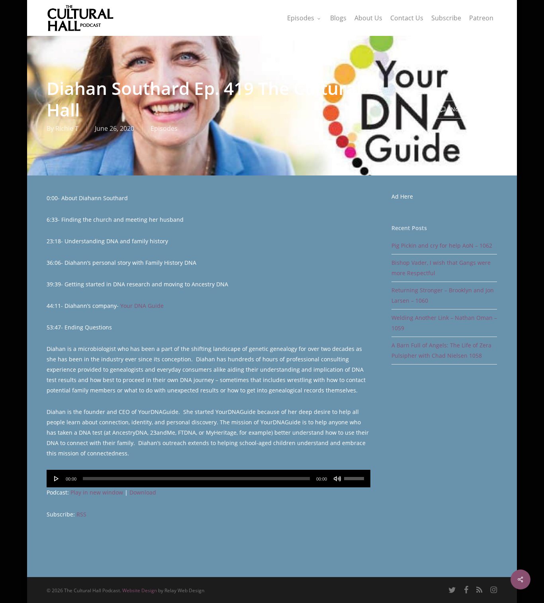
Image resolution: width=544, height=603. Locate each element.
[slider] (355, 476)
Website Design (139, 590)
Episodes (164, 128)
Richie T (66, 128)
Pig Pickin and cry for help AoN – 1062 (441, 245)
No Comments (469, 109)
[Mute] (337, 479)
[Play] (56, 479)
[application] (208, 478)
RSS (81, 514)
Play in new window (96, 492)
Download (142, 492)
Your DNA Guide (142, 305)
